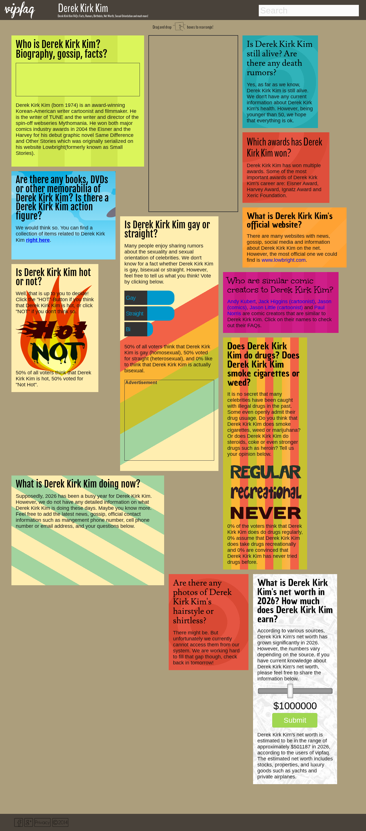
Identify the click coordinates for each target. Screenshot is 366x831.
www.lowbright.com (284, 260)
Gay (131, 298)
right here (38, 240)
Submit (295, 720)
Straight (134, 313)
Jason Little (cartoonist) (276, 307)
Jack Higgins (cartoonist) (286, 301)
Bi (128, 329)
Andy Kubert (241, 301)
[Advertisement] (193, 123)
